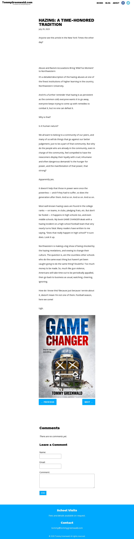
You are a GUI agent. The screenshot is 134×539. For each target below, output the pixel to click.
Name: (42, 452)
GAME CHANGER (71, 219)
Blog (107, 3)
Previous (49, 402)
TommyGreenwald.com (17, 3)
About (116, 3)
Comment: (44, 472)
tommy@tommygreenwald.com (67, 528)
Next (87, 402)
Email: (42, 462)
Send (43, 493)
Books (100, 3)
